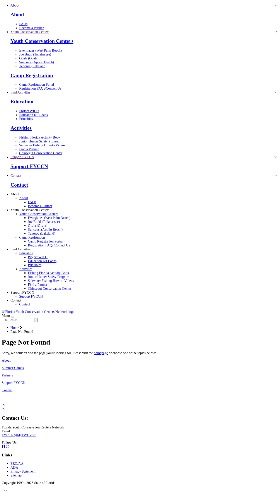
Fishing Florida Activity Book (39, 137)
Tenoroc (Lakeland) (32, 66)
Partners (7, 375)
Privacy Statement (22, 471)
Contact (19, 185)
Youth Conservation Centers (41, 41)
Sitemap (16, 475)
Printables (26, 119)
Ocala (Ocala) (28, 58)
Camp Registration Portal (36, 84)
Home (14, 327)
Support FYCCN (29, 166)
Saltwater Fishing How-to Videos (42, 145)
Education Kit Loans (33, 115)
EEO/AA (17, 463)
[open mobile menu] (12, 316)
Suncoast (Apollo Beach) (36, 62)
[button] (14, 5)
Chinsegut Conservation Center (40, 153)
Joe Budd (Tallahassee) (35, 54)
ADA (14, 467)
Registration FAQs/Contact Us (40, 88)
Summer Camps (13, 368)
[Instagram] (7, 446)
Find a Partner (29, 149)
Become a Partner (31, 28)
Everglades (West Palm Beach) (40, 50)
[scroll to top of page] (3, 409)
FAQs (23, 24)
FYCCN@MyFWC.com (19, 435)
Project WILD (29, 111)
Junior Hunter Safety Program (39, 141)
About (17, 14)
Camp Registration (31, 75)
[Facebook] (4, 446)
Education (21, 101)
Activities (21, 128)
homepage (101, 353)
